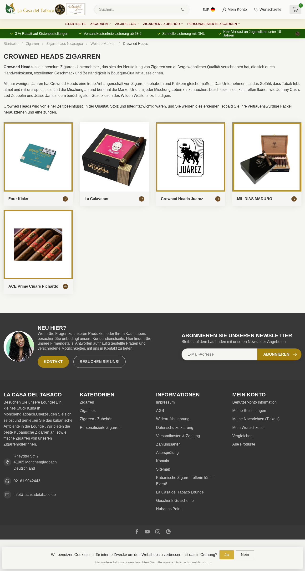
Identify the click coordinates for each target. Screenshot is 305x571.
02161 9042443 (27, 481)
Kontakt (53, 362)
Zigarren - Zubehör (161, 24)
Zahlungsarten (168, 444)
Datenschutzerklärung (174, 428)
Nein (245, 555)
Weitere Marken (103, 44)
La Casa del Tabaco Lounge (180, 492)
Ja (226, 555)
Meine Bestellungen (249, 411)
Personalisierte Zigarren (212, 24)
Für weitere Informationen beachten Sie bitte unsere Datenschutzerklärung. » (153, 562)
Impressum (165, 402)
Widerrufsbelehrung (172, 419)
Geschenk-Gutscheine (175, 500)
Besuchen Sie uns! (99, 362)
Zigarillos (125, 24)
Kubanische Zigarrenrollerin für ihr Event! (185, 481)
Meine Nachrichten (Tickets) (256, 419)
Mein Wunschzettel (248, 428)
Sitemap (163, 469)
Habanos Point (168, 509)
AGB (160, 411)
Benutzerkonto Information (254, 402)
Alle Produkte (243, 444)
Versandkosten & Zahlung (178, 436)
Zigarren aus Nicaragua (65, 44)
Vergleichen (242, 436)
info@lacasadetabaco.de (35, 495)
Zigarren (99, 24)
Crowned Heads (135, 44)
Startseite (75, 24)
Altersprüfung (167, 453)
